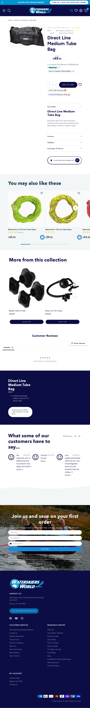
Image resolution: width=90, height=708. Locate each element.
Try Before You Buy (54, 649)
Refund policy (14, 653)
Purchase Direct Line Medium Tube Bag (20, 412)
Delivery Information (16, 636)
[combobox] (10, 544)
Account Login (14, 678)
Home (10, 20)
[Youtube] (16, 618)
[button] (64, 160)
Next (59, 2)
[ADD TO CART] (42, 237)
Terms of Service (15, 649)
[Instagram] (22, 618)
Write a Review (79, 343)
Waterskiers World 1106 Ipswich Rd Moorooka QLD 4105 (26, 599)
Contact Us (13, 633)
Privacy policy (14, 639)
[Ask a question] (77, 160)
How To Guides (53, 643)
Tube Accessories (62, 28)
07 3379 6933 (20, 604)
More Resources (53, 662)
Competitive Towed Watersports (59, 659)
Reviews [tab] (7, 347)
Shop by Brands (53, 666)
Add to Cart (68, 85)
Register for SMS (15, 681)
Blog (49, 656)
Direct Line (51, 28)
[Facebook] (10, 618)
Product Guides (53, 636)
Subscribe (45, 549)
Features (50, 136)
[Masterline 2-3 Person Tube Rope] (26, 209)
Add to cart (26, 322)
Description (51, 107)
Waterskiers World (62, 701)
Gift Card (50, 630)
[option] (26, 35)
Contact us (13, 684)
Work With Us (14, 656)
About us (12, 646)
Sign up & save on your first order (69, 2)
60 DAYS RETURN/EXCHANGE (31, 2)
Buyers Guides (52, 646)
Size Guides (51, 639)
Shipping (50, 142)
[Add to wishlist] (80, 85)
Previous (2, 2)
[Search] (9, 11)
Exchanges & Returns (55, 148)
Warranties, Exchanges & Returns (21, 630)
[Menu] (4, 10)
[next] (74, 297)
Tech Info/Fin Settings (55, 633)
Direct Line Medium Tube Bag (25, 20)
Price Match (51, 653)
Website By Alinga (75, 701)
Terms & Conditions (16, 643)
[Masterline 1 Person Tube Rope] (63, 209)
